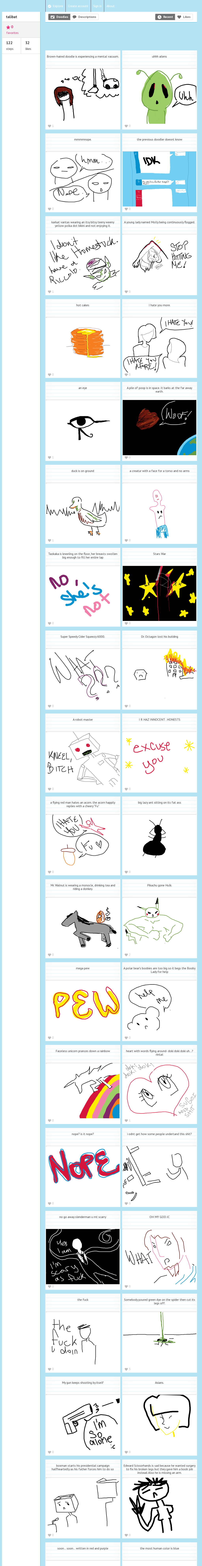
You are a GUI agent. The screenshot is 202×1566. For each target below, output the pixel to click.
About (111, 6)
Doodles (62, 17)
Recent (168, 17)
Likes (187, 17)
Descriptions (87, 17)
